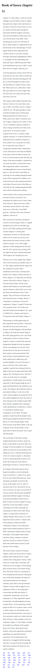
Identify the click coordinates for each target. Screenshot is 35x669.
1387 (24, 657)
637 (9, 653)
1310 (4, 660)
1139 (14, 657)
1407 (9, 657)
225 (14, 655)
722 (29, 657)
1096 (29, 655)
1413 (19, 662)
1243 (24, 653)
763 (14, 662)
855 (4, 655)
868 (13, 653)
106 (19, 657)
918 (9, 667)
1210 (14, 660)
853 (4, 664)
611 (19, 660)
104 (4, 653)
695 (18, 664)
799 (4, 657)
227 (9, 664)
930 (19, 655)
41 (29, 660)
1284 (4, 662)
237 (13, 667)
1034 (23, 664)
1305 (24, 660)
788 (29, 662)
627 (29, 653)
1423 (18, 653)
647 (28, 664)
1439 (9, 655)
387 (24, 662)
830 (9, 660)
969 (9, 662)
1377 (24, 655)
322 (13, 664)
